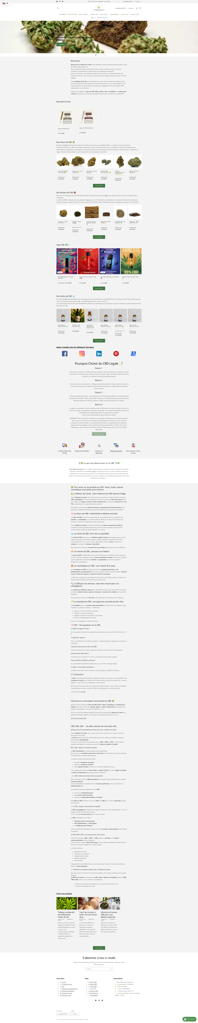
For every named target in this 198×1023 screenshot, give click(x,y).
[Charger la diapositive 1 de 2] (96, 55)
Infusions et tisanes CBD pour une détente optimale (109, 914)
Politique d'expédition (68, 991)
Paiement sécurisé (116, 451)
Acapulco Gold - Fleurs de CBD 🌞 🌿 (106, 172)
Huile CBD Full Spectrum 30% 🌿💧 (63, 326)
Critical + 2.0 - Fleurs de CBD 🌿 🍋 (77, 172)
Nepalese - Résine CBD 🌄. (76, 222)
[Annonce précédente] (82, 1)
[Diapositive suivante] (102, 55)
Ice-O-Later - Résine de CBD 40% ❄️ (63, 222)
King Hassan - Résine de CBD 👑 (106, 222)
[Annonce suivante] (115, 1)
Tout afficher (99, 185)
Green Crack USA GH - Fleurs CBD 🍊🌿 (63, 172)
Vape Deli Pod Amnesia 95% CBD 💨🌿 (131, 277)
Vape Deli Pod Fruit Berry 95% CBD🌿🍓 (87, 277)
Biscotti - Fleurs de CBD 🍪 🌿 (134, 172)
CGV (63, 986)
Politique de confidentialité (70, 989)
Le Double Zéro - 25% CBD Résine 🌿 (120, 222)
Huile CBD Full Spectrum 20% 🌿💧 (106, 326)
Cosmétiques (94, 995)
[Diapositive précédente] (92, 55)
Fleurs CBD (93, 982)
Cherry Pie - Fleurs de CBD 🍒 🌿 (92, 172)
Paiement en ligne (67, 993)
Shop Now (62, 44)
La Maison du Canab (77, 469)
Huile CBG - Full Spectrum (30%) (76, 326)
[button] (58, 8)
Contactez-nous (66, 995)
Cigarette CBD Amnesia (63, 128)
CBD (65, 145)
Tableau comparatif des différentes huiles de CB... (66, 914)
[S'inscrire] (111, 969)
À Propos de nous (67, 984)
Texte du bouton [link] (99, 434)
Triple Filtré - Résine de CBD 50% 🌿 (134, 222)
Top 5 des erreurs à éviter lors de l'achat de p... (88, 914)
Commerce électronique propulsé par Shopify (78, 1019)
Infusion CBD (94, 991)
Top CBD (82, 692)
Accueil (64, 982)
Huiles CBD (93, 986)
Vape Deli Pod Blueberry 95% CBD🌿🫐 (109, 277)
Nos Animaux (94, 993)
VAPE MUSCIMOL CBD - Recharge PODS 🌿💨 (66, 277)
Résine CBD (93, 984)
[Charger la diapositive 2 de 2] (98, 55)
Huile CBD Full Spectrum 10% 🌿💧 (134, 326)
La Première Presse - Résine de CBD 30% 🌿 (92, 223)
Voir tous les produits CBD (78, 718)
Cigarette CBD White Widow (86, 128)
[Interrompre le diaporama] (106, 55)
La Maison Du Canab (64, 1019)
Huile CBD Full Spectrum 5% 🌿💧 (119, 326)
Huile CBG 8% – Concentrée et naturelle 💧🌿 (90, 326)
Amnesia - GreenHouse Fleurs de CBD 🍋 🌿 (119, 172)
